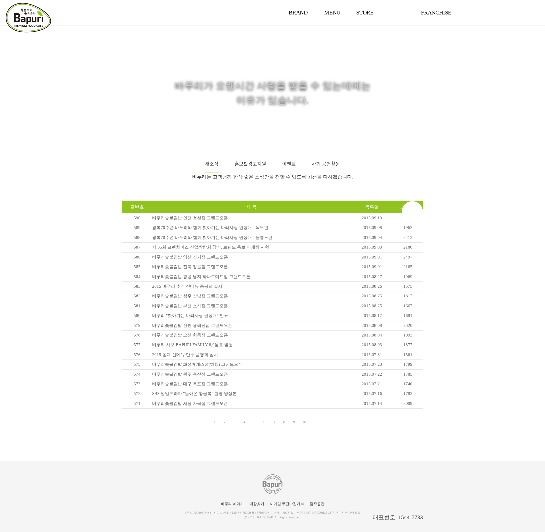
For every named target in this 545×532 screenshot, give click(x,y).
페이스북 (124, 516)
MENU (332, 12)
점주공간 (317, 504)
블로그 (134, 516)
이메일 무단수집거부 (287, 504)
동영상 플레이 (532, 519)
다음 (412, 211)
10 (304, 422)
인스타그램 (143, 516)
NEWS (398, 12)
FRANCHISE (436, 12)
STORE (365, 12)
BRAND (298, 12)
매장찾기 (257, 504)
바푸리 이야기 (232, 504)
